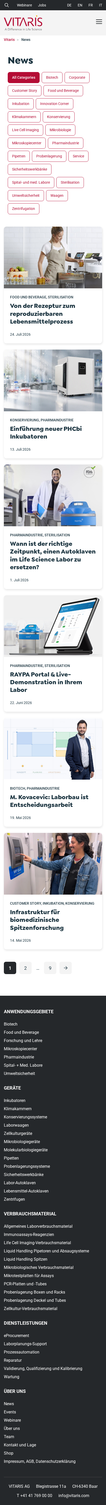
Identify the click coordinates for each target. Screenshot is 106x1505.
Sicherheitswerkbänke (29, 169)
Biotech (52, 77)
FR (91, 5)
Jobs (42, 5)
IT (100, 5)
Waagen (57, 195)
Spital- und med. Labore (31, 182)
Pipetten (18, 156)
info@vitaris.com (73, 1495)
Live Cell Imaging (25, 130)
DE (69, 5)
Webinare (24, 5)
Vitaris (9, 40)
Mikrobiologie (60, 130)
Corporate (77, 77)
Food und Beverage (63, 90)
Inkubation (20, 104)
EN (80, 5)
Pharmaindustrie (65, 143)
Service (78, 156)
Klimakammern (24, 117)
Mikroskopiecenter (26, 143)
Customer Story (24, 90)
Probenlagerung (49, 156)
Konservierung (58, 117)
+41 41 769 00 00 (36, 1495)
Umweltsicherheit (26, 195)
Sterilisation (70, 182)
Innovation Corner (54, 104)
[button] (7, 5)
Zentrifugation (23, 209)
